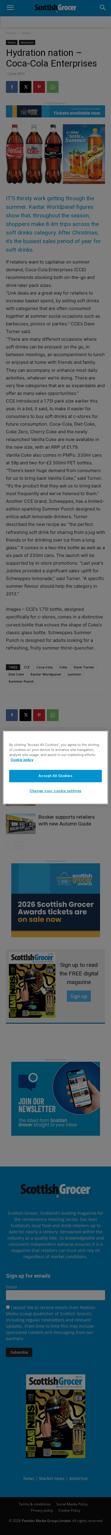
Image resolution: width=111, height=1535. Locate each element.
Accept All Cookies (55, 776)
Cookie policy (22, 760)
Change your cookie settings (55, 791)
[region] (55, 767)
